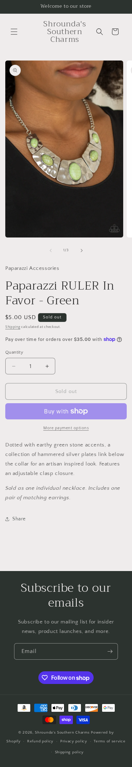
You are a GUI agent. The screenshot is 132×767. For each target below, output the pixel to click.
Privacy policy (73, 741)
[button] (14, 31)
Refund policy (40, 741)
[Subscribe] (110, 651)
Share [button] (19, 519)
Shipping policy (69, 752)
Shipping (12, 327)
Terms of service (109, 741)
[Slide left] (50, 250)
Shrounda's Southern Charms (63, 732)
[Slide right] (81, 250)
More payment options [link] (66, 428)
